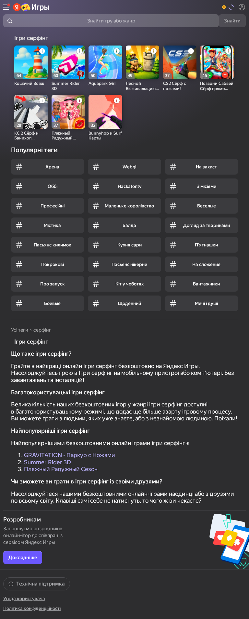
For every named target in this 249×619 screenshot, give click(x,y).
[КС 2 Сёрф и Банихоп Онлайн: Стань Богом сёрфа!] (31, 111)
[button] (228, 7)
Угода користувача (24, 598)
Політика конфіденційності (32, 608)
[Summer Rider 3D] (68, 62)
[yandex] (31, 7)
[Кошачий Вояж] (31, 62)
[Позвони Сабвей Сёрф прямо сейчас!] (216, 62)
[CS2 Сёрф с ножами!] (179, 62)
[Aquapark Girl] (105, 62)
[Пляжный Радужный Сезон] (68, 111)
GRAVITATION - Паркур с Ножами (69, 455)
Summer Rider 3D (47, 462)
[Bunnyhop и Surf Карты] (105, 111)
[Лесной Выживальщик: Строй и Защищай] (142, 62)
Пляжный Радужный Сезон (61, 469)
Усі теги (19, 330)
